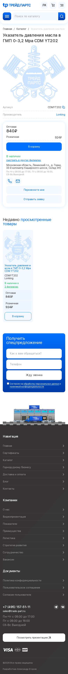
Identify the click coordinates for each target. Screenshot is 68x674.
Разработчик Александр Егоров (20, 669)
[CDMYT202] (63, 107)
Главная (7, 29)
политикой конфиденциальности (27, 386)
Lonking (60, 114)
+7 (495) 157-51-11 (16, 607)
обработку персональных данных (41, 384)
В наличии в (12, 285)
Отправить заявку (34, 199)
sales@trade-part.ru (14, 611)
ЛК (44, 5)
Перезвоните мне (34, 189)
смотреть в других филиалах (23, 160)
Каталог (21, 29)
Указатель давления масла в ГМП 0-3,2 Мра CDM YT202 (18, 268)
